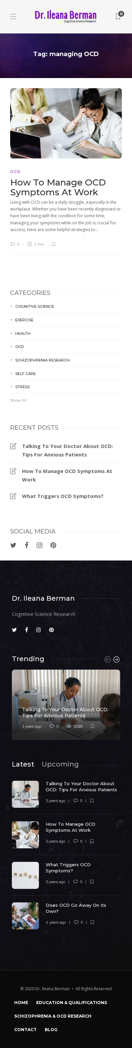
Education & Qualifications (71, 1002)
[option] (66, 705)
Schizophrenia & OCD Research (52, 1016)
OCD (15, 171)
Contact (25, 1029)
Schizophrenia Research (42, 360)
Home (21, 1002)
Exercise (24, 320)
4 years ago (56, 922)
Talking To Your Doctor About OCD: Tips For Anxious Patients (67, 450)
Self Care (25, 373)
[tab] (23, 764)
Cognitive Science (34, 306)
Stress (22, 386)
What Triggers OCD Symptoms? (63, 496)
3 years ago (32, 726)
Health (22, 333)
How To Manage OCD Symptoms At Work (67, 475)
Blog (51, 1029)
